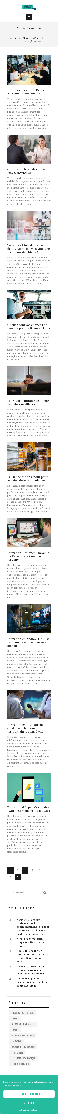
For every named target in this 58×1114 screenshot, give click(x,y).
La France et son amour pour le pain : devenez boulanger (27, 478)
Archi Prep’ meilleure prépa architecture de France (30, 942)
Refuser (29, 1103)
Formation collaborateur (23, 1024)
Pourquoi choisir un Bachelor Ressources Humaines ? (28, 91)
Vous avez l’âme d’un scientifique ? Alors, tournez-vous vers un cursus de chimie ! (29, 249)
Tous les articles (31, 38)
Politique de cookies (27, 1110)
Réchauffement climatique (23, 1058)
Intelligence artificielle (22, 1035)
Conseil (14, 1018)
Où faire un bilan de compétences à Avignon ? (27, 171)
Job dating (16, 1041)
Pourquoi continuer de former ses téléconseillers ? (28, 402)
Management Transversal (23, 1047)
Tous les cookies (29, 1094)
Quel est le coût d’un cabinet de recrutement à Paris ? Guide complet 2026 (32, 956)
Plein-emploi (17, 1052)
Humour (15, 1030)
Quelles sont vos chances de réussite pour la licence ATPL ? (28, 326)
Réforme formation (20, 1064)
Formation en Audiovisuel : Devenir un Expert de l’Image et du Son (29, 642)
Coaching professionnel (22, 1013)
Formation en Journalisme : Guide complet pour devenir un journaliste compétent (26, 728)
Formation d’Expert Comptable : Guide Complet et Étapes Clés (28, 809)
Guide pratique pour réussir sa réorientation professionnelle (32, 982)
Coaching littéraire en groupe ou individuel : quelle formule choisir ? (31, 970)
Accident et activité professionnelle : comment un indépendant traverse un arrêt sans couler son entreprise (33, 927)
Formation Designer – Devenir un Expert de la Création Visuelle (28, 556)
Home (13, 38)
